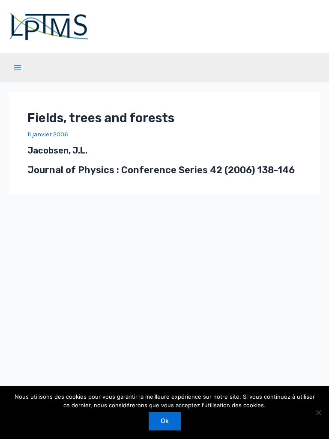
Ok (165, 421)
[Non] (318, 412)
